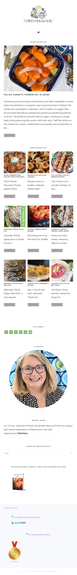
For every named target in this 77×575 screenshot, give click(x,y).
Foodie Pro (36, 571)
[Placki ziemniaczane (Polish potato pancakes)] (15, 172)
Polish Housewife (38, 13)
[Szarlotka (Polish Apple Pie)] (15, 226)
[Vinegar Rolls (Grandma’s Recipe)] (39, 280)
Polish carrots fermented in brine (27, 95)
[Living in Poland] (19, 523)
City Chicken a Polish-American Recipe (60, 176)
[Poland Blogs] (14, 562)
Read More (10, 135)
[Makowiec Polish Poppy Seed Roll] (15, 280)
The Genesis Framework (49, 571)
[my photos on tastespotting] (26, 517)
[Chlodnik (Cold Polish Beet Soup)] (62, 280)
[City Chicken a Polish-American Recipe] (62, 172)
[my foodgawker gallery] (38, 534)
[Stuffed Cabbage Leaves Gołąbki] (39, 226)
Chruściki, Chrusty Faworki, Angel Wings (60, 230)
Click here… (23, 433)
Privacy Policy (10, 508)
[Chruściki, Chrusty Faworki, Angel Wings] (62, 226)
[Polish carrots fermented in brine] (38, 68)
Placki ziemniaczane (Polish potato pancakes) (14, 176)
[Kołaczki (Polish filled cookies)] (39, 172)
